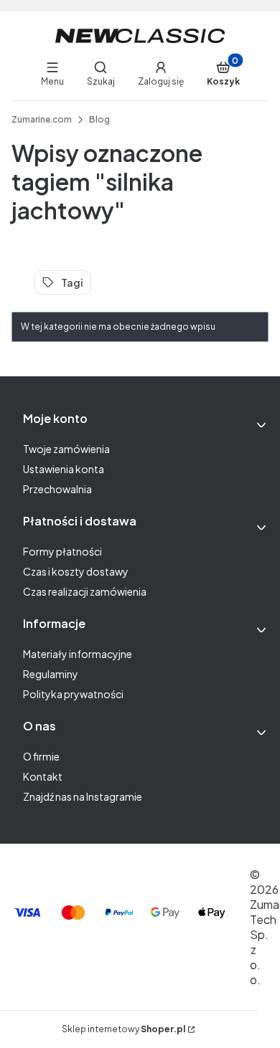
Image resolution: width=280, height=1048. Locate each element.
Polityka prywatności (73, 693)
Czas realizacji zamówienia (84, 591)
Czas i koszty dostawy (76, 571)
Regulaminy (50, 673)
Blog (99, 119)
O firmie (41, 756)
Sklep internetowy (123, 1029)
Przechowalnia (57, 488)
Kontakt (42, 776)
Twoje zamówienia (66, 448)
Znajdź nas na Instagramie (82, 796)
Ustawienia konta (63, 468)
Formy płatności (62, 551)
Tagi (72, 282)
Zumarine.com (41, 119)
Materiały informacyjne (77, 653)
